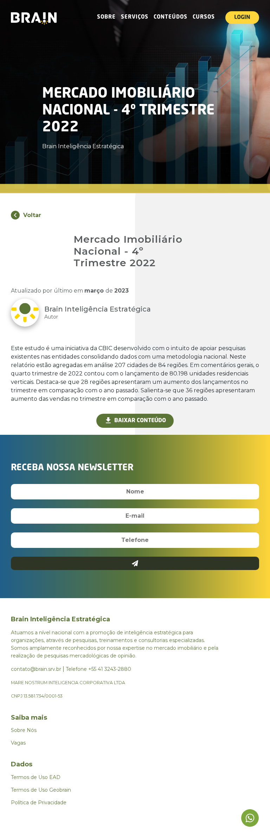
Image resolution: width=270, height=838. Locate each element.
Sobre (106, 17)
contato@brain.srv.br (36, 669)
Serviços (134, 17)
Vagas (18, 743)
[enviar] (135, 563)
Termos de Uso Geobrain (41, 790)
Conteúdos (170, 17)
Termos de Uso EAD (35, 777)
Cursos (204, 17)
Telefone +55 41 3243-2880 (98, 669)
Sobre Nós (24, 730)
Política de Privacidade (38, 802)
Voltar (32, 215)
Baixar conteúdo (140, 421)
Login (242, 17)
